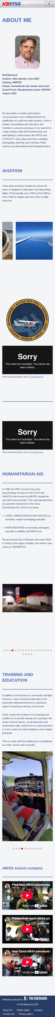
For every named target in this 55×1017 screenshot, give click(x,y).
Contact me (9, 1014)
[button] (4, 650)
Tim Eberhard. (36, 452)
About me (8, 1010)
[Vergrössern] (44, 302)
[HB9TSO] (11, 4)
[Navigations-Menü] (49, 3)
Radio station (23, 1010)
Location (38, 1010)
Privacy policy (26, 1014)
